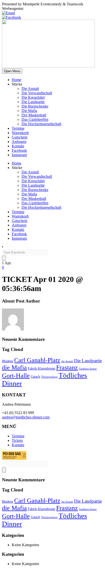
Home (16, 80)
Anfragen (19, 141)
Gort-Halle (16, 375)
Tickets (17, 440)
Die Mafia (29, 111)
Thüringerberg (49, 376)
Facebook (19, 150)
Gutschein (19, 137)
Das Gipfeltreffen (34, 119)
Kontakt (18, 146)
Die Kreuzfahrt (33, 97)
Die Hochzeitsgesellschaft (41, 124)
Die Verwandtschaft (36, 93)
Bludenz (7, 361)
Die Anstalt (30, 88)
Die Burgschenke (34, 106)
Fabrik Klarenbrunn (41, 368)
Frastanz (67, 367)
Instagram (19, 155)
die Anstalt (67, 361)
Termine (18, 128)
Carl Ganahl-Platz (37, 360)
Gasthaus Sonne (88, 368)
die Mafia (14, 367)
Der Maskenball (33, 115)
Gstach (35, 376)
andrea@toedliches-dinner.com (26, 417)
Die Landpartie (33, 102)
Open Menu (12, 71)
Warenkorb (20, 133)
